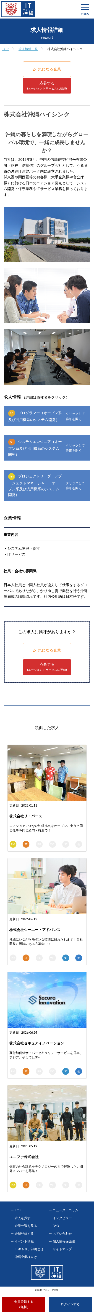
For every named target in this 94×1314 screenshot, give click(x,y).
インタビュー (62, 1218)
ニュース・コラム (65, 1210)
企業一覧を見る (26, 1225)
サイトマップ (62, 1249)
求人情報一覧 (28, 49)
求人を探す (23, 1218)
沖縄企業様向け (26, 1256)
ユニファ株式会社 (24, 1156)
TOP (5, 49)
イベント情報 (24, 1241)
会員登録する (24, 1233)
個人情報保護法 (64, 1241)
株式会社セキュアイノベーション (36, 1043)
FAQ (56, 1225)
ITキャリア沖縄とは (29, 1249)
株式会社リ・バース (25, 816)
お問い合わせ (62, 1233)
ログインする (70, 1304)
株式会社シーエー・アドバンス (34, 929)
